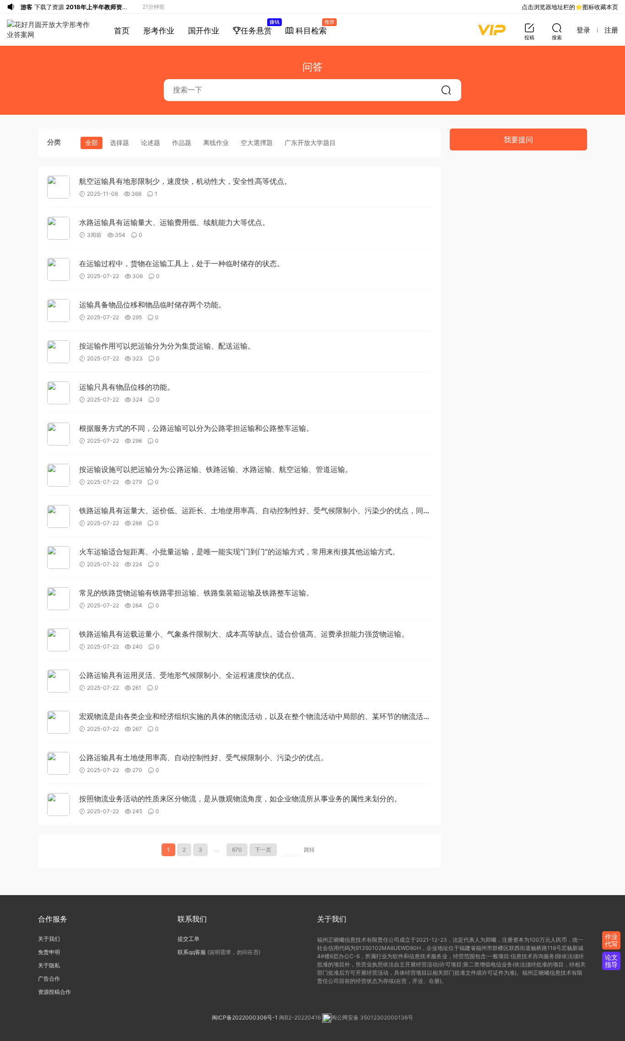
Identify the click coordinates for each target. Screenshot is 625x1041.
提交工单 (188, 938)
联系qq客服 (192, 952)
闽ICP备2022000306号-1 (245, 1017)
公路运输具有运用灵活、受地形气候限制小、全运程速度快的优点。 (189, 675)
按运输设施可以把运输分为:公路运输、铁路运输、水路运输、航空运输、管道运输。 (215, 469)
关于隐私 (49, 965)
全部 (91, 142)
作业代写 (611, 940)
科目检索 (313, 27)
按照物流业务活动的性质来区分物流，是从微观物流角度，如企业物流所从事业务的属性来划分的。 (240, 798)
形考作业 (158, 30)
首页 (121, 30)
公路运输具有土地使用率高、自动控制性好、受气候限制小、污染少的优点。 (203, 757)
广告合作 (49, 978)
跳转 (309, 849)
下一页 (263, 849)
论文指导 (611, 960)
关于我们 (49, 938)
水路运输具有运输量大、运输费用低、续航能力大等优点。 (174, 222)
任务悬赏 (260, 27)
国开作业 (203, 30)
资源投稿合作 (54, 991)
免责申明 (49, 952)
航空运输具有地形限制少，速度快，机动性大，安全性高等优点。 (185, 181)
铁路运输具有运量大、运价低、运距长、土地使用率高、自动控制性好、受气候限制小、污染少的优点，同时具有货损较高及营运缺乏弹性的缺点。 (255, 511)
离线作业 (216, 142)
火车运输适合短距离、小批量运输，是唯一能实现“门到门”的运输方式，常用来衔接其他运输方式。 (239, 551)
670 (237, 849)
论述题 (150, 142)
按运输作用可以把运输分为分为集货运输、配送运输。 (167, 345)
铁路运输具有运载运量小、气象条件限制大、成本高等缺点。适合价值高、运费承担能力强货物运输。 (244, 634)
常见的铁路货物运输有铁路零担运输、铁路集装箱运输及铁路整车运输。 (196, 592)
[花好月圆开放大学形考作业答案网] (50, 30)
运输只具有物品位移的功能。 (126, 387)
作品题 (181, 142)
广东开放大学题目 (310, 142)
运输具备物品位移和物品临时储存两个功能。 (152, 304)
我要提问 (518, 139)
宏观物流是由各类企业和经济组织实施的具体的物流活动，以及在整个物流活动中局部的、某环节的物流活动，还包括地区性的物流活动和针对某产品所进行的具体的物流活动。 (251, 717)
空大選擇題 (257, 142)
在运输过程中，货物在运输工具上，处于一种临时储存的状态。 (181, 263)
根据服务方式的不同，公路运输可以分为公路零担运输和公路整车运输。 (196, 428)
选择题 (119, 142)
